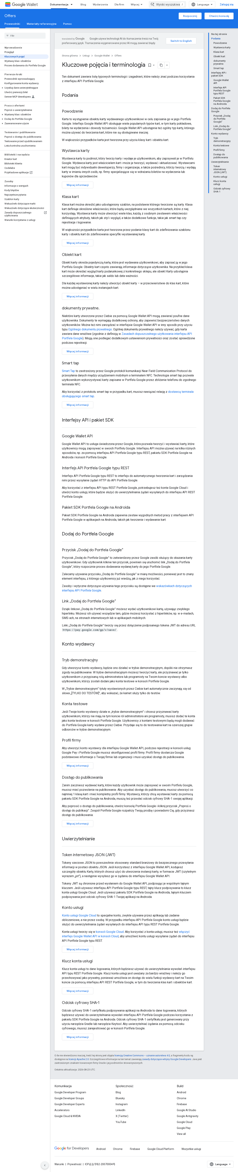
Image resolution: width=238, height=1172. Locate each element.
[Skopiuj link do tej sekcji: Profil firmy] (84, 740)
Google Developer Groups (69, 1098)
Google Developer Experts (69, 1104)
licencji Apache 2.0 (79, 1059)
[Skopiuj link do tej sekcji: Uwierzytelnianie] (98, 839)
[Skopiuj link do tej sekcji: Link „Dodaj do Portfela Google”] (119, 601)
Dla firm (119, 4)
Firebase (182, 1104)
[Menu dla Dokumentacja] (72, 4)
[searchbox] (25, 36)
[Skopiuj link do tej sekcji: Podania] (82, 95)
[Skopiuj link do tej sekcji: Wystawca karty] (93, 151)
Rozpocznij (190, 16)
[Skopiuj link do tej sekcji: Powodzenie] (86, 111)
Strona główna (70, 55)
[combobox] (167, 4)
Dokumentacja (59, 4)
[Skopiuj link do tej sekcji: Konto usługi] (87, 908)
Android (181, 1092)
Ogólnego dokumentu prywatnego (90, 329)
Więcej (135, 4)
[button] (24, 88)
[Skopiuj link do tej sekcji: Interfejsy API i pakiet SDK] (117, 420)
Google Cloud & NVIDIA (67, 1116)
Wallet (32, 4)
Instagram (122, 1104)
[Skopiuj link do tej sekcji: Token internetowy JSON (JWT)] (119, 855)
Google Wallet (102, 55)
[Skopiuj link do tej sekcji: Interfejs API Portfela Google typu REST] (133, 468)
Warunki (59, 1164)
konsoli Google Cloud (110, 932)
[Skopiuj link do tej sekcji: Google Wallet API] (96, 436)
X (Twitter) (122, 1116)
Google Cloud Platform (160, 1148)
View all (181, 1133)
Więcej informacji (78, 185)
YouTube (121, 1122)
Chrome (181, 1098)
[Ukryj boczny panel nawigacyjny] (45, 1165)
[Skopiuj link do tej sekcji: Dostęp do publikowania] (106, 778)
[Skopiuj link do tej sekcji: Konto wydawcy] (98, 644)
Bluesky (120, 1098)
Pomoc (67, 23)
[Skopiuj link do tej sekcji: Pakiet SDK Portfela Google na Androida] (134, 507)
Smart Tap (68, 371)
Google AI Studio (186, 1110)
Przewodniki (12, 23)
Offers (10, 16)
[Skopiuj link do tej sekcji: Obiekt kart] (85, 255)
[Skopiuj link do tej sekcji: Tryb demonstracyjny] (101, 660)
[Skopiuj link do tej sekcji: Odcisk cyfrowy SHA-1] (103, 1003)
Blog (83, 4)
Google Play (184, 1128)
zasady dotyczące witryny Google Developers (166, 1059)
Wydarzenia (100, 4)
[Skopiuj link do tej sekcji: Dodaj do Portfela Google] (117, 534)
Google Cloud (184, 1122)
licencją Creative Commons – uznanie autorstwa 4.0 (142, 1055)
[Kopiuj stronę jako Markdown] (161, 65)
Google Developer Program (70, 1092)
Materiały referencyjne (42, 23)
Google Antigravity (187, 1116)
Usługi (86, 55)
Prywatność (74, 1164)
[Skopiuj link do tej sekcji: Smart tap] (82, 363)
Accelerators (62, 1110)
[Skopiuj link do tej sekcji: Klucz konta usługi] (96, 961)
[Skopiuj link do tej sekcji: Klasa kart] (82, 197)
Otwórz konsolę (219, 16)
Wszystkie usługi (191, 1148)
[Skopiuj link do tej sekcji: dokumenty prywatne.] (103, 308)
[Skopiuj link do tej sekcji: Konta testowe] (91, 704)
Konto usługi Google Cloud (79, 915)
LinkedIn (120, 1110)
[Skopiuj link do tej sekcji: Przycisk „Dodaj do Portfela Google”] (127, 550)
